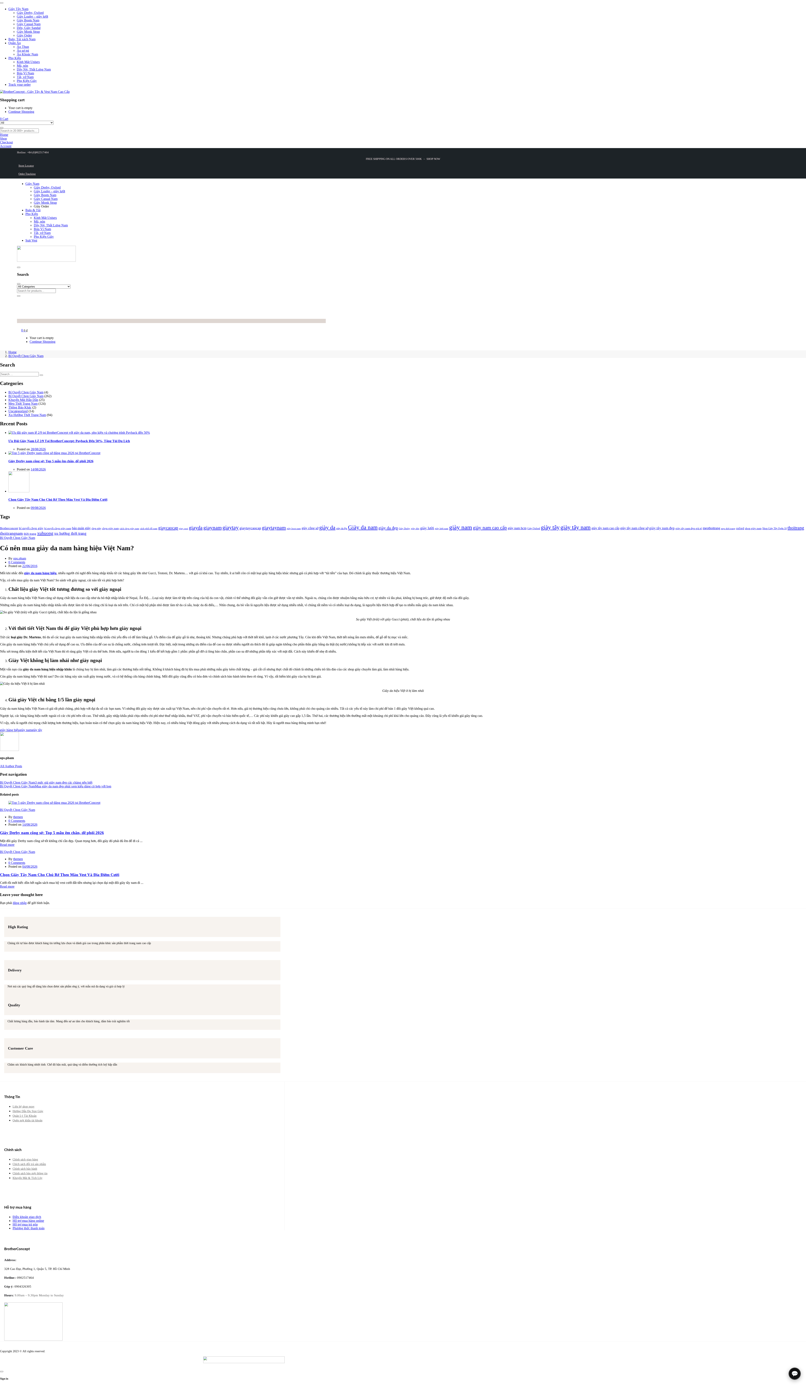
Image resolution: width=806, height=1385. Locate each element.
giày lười (427, 528)
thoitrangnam (11, 533)
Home (12, 352)
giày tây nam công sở (634, 528)
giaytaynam (274, 527)
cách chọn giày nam (129, 528)
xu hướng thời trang (70, 533)
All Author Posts (11, 766)
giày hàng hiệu (10, 730)
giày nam (460, 527)
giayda (196, 527)
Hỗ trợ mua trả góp (25, 1224)
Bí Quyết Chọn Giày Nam (25, 356)
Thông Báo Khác (19, 407)
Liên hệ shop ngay (23, 1106)
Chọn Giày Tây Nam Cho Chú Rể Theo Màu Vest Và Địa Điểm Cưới (57, 499)
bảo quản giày (81, 528)
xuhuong (45, 533)
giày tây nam (575, 527)
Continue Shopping (21, 111)
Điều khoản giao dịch (27, 1217)
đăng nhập (20, 903)
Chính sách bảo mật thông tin (30, 1173)
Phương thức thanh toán (28, 1228)
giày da (327, 527)
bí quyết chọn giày (31, 528)
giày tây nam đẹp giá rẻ (688, 528)
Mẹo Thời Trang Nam (23, 403)
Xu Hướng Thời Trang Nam (27, 415)
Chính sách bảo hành (25, 1168)
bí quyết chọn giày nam (57, 528)
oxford (740, 528)
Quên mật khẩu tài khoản (27, 1120)
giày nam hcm (517, 528)
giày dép (415, 528)
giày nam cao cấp (490, 527)
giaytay (230, 527)
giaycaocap (168, 527)
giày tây (550, 527)
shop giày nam (753, 528)
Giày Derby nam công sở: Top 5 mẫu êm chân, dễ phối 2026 (50, 461)
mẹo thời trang (728, 528)
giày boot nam (294, 528)
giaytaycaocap (250, 528)
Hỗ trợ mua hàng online (28, 1220)
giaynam (212, 527)
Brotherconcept (9, 528)
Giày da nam (363, 527)
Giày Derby (404, 528)
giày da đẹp (388, 528)
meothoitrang (711, 528)
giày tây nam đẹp (662, 528)
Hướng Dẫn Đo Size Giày (28, 1111)
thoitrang (796, 527)
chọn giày (96, 528)
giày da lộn (341, 528)
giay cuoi (183, 528)
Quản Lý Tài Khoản (25, 1115)
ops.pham (19, 558)
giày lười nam (441, 528)
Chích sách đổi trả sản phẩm (29, 1164)
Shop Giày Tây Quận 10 (774, 528)
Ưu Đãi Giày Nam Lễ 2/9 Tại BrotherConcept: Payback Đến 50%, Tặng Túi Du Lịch (69, 441)
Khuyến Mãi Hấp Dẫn (23, 400)
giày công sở (310, 528)
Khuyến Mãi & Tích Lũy (27, 1178)
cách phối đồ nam (148, 528)
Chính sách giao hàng (25, 1159)
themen (18, 817)
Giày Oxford (533, 528)
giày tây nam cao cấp (605, 528)
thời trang (30, 533)
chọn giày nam (110, 528)
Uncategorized (18, 411)
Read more (7, 844)
